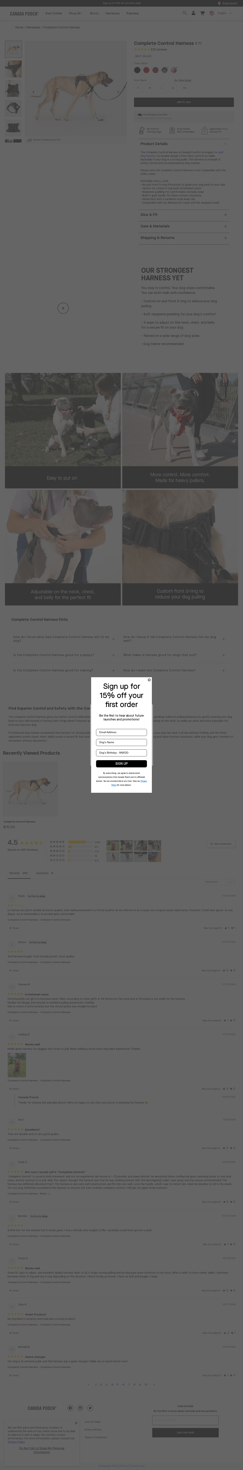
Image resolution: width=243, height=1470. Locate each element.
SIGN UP (121, 763)
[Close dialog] (149, 680)
